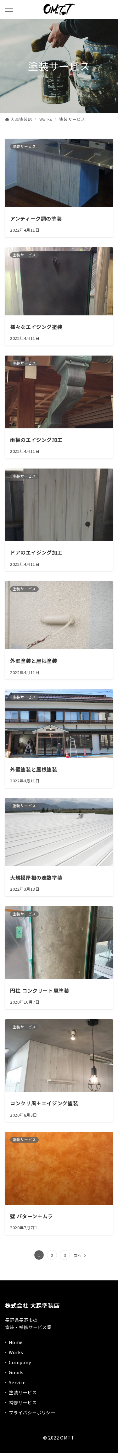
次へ (78, 1255)
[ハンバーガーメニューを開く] (9, 9)
